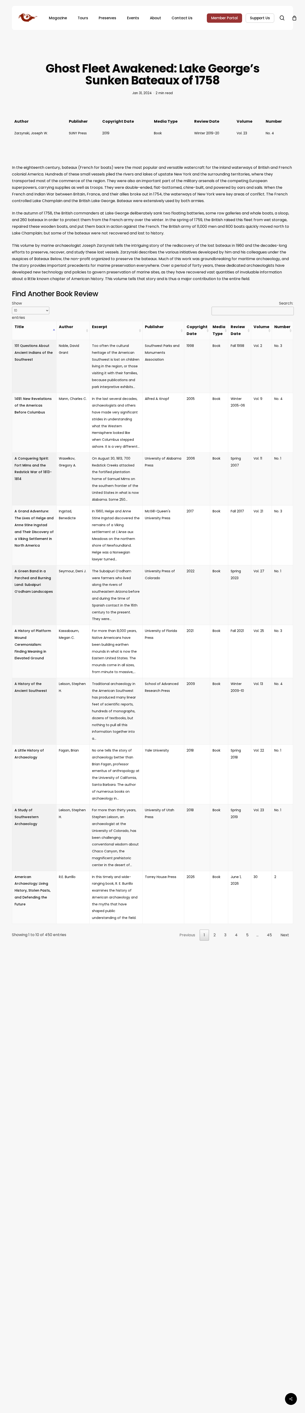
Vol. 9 (258, 398)
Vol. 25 (259, 630)
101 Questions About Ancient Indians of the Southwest (34, 352)
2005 (191, 398)
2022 (190, 571)
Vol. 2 (258, 345)
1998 (190, 345)
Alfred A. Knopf (157, 398)
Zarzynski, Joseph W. (31, 133)
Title (19, 327)
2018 (190, 750)
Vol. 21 (258, 511)
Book (158, 133)
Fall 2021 (237, 630)
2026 (191, 876)
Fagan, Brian (69, 750)
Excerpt (99, 327)
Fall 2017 (237, 511)
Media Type (219, 330)
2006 (191, 458)
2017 (190, 511)
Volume (261, 327)
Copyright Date (197, 330)
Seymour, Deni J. (72, 571)
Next (284, 935)
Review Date (238, 330)
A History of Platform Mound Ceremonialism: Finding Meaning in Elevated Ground (33, 644)
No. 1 (277, 458)
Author (66, 327)
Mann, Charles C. (73, 398)
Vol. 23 (242, 133)
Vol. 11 (258, 458)
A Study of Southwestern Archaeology (27, 817)
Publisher (154, 327)
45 (269, 935)
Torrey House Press (160, 876)
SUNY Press (78, 133)
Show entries (18, 310)
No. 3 (278, 345)
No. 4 (270, 133)
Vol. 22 (259, 750)
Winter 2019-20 (206, 133)
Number (282, 327)
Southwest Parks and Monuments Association (162, 352)
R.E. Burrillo (67, 876)
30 (256, 876)
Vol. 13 (258, 683)
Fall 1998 (237, 345)
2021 (190, 630)
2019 (105, 133)
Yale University (157, 750)
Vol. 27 (259, 571)
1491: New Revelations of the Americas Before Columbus (33, 405)
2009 (191, 683)
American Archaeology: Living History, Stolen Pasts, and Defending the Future (33, 890)
